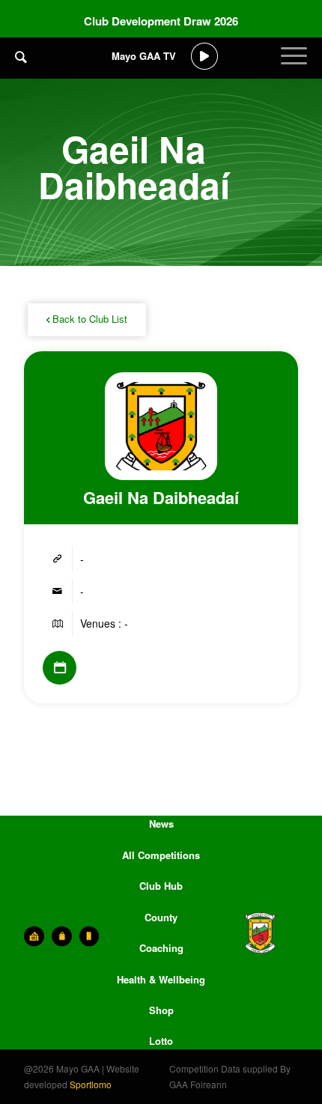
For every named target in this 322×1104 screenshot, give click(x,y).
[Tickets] (34, 936)
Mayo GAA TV (144, 56)
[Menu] (294, 67)
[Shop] (62, 936)
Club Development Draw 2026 (161, 21)
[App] (89, 936)
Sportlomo (91, 1084)
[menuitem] (21, 67)
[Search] (21, 56)
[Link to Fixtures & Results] (59, 668)
